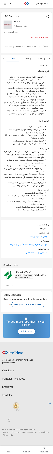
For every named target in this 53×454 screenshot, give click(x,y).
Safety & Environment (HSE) (36, 46)
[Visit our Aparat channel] (25, 420)
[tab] (13, 58)
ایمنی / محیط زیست (38, 236)
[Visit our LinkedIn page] (5, 420)
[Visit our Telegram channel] (20, 420)
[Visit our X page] (16, 420)
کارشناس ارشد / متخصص (36, 252)
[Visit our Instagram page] (10, 420)
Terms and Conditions (12, 432)
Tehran (18, 46)
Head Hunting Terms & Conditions (35, 432)
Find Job (8, 46)
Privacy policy (8, 435)
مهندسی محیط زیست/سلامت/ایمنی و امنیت (28, 244)
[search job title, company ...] (10, 4)
